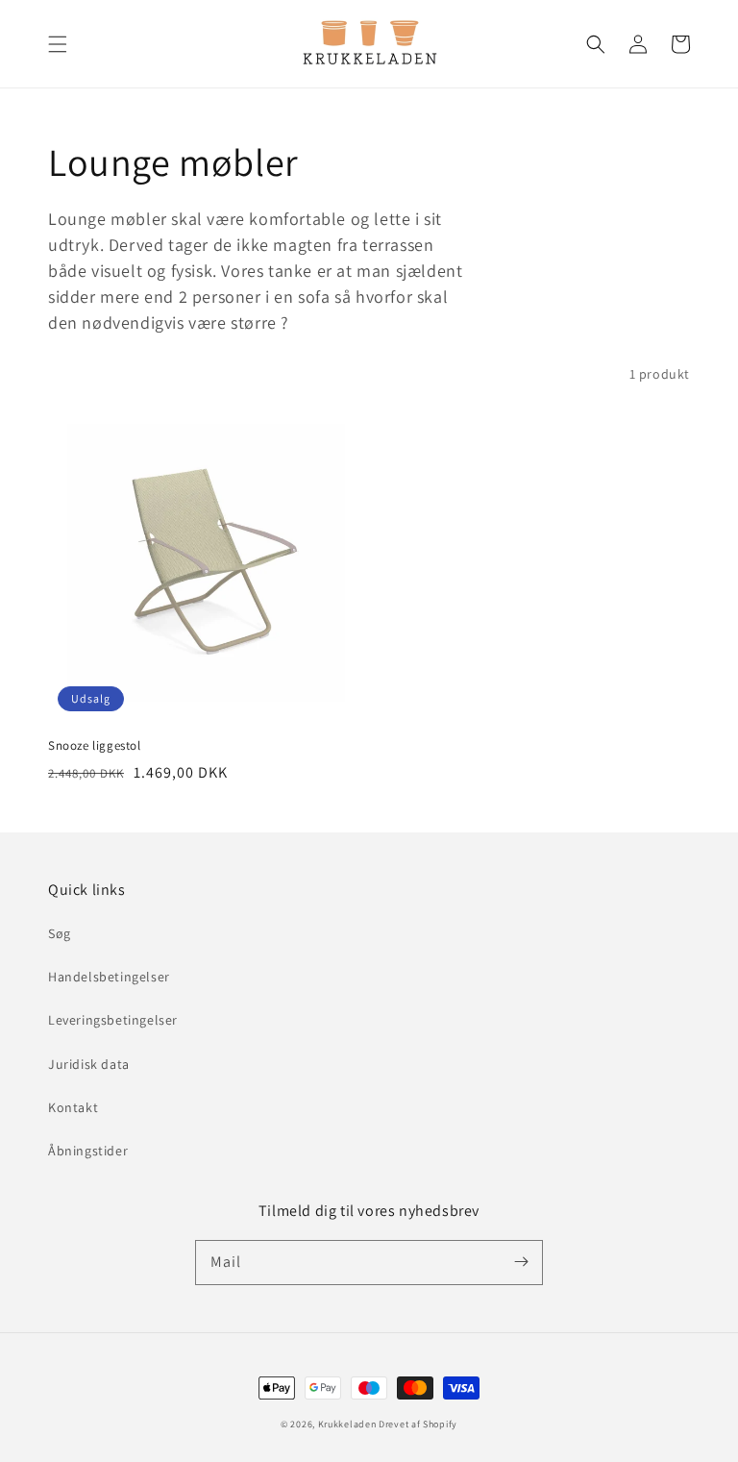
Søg (59, 933)
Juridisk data (89, 1064)
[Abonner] (521, 1262)
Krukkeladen (347, 1424)
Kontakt (73, 1107)
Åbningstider (88, 1150)
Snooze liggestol (94, 745)
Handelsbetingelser (109, 976)
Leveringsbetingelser (113, 1019)
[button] (58, 44)
